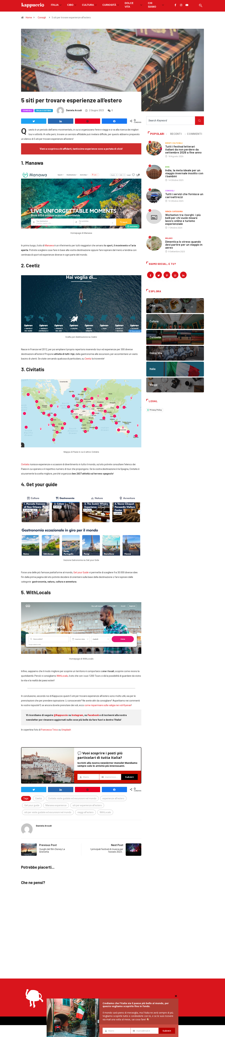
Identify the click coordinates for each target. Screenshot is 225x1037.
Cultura (88, 4)
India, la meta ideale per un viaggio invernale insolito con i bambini (184, 173)
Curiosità (109, 4)
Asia (167, 167)
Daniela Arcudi (74, 110)
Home (29, 17)
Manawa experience (56, 805)
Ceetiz (88, 358)
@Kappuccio (61, 715)
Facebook (93, 715)
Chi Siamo (152, 5)
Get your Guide (81, 572)
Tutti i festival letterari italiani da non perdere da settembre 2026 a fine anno (183, 149)
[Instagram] (181, 4)
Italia (55, 4)
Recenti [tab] (176, 133)
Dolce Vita (129, 5)
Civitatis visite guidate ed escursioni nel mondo (72, 798)
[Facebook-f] (175, 4)
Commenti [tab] (194, 133)
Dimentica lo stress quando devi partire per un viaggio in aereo (183, 244)
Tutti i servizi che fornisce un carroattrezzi (184, 195)
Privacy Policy (156, 410)
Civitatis (25, 464)
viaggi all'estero (85, 812)
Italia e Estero (43, 111)
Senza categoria (174, 211)
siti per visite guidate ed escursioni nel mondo (47, 812)
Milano (169, 238)
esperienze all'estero (113, 798)
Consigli (42, 17)
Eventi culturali (174, 143)
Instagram (77, 715)
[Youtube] (186, 4)
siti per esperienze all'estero (87, 805)
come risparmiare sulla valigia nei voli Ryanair (107, 705)
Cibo (70, 4)
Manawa (49, 245)
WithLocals (62, 676)
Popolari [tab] (157, 133)
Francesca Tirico (49, 729)
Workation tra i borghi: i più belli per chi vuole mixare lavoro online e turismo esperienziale (183, 219)
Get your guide (31, 805)
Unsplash (66, 729)
